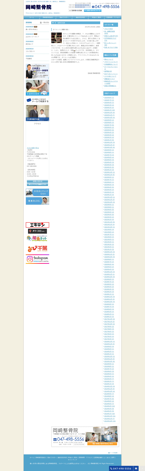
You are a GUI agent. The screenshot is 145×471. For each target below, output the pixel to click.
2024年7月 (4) (109, 155)
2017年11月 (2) (109, 321)
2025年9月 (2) (109, 120)
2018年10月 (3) (109, 302)
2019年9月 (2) (109, 279)
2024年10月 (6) (109, 147)
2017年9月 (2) (109, 326)
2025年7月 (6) (109, 125)
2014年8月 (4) (109, 396)
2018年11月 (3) (109, 299)
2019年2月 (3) (109, 292)
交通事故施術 (98, 457)
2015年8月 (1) (109, 366)
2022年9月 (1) (109, 204)
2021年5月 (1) (109, 239)
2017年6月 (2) (109, 331)
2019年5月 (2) (109, 284)
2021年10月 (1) (109, 227)
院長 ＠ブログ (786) (111, 47)
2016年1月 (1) (109, 354)
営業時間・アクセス (113, 17)
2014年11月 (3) (109, 389)
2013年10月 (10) (110, 421)
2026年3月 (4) (109, 105)
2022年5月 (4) (109, 212)
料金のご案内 (96, 17)
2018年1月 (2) (109, 316)
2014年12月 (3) (109, 386)
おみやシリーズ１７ (32, 37)
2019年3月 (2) (109, 289)
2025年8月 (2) (109, 122)
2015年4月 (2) (109, 376)
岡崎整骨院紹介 (48, 17)
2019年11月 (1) (109, 274)
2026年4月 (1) (109, 102)
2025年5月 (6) (109, 130)
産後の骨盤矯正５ (110, 86)
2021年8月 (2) (109, 232)
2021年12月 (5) (109, 222)
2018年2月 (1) (109, 314)
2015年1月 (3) (109, 384)
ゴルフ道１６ (30, 51)
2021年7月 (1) (109, 234)
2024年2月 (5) (109, 167)
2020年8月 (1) (109, 259)
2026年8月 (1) (109, 97)
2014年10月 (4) (109, 391)
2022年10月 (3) (109, 202)
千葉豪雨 (29, 58)
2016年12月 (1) (109, 341)
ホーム (32, 17)
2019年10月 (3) (109, 277)
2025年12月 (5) (109, 112)
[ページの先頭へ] (113, 452)
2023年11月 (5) (109, 175)
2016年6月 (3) (109, 346)
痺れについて (108, 59)
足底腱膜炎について (111, 64)
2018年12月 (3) (109, 297)
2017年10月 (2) (109, 324)
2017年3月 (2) (109, 339)
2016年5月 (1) (109, 349)
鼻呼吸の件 (108, 71)
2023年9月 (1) (109, 177)
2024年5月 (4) (109, 160)
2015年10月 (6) (109, 361)
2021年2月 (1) (109, 247)
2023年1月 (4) (109, 194)
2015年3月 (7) (109, 379)
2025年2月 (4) (109, 137)
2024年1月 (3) (109, 170)
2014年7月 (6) (109, 399)
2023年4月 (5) (109, 187)
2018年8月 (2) (109, 304)
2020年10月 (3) (109, 257)
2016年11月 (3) (109, 344)
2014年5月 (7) (109, 404)
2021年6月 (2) (109, 237)
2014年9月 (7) (109, 394)
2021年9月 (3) (109, 229)
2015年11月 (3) (109, 359)
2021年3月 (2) (109, 244)
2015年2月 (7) (109, 381)
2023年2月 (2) (109, 192)
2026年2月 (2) (109, 107)
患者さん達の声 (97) (111, 36)
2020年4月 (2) (109, 269)
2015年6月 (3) (109, 371)
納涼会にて (29, 44)
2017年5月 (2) (109, 334)
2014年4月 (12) (109, 406)
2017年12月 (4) (109, 319)
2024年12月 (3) (109, 142)
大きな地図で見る (33, 148)
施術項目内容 (80, 17)
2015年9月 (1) (109, 364)
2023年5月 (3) (109, 185)
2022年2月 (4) (109, 219)
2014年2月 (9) (109, 411)
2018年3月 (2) (109, 311)
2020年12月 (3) (109, 252)
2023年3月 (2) (109, 190)
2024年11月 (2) (109, 145)
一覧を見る (45, 22)
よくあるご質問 (109, 457)
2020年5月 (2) (109, 267)
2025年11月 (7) (109, 115)
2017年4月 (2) (109, 336)
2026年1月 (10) (109, 110)
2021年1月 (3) (109, 249)
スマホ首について (110, 76)
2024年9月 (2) (109, 150)
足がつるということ (111, 74)
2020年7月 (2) (109, 262)
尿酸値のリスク (109, 79)
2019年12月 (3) (109, 272)
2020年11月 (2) (109, 254)
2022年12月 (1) (109, 197)
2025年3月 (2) (109, 135)
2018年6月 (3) (109, 309)
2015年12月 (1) (109, 356)
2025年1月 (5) (109, 140)
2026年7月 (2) (109, 100)
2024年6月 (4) (109, 157)
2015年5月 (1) (109, 374)
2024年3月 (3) (109, 165)
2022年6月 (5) (109, 209)
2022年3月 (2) (109, 217)
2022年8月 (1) (109, 207)
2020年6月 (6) (109, 264)
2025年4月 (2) (109, 132)
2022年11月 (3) (109, 199)
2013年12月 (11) (109, 416)
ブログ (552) (108, 29)
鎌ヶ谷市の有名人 (32, 29)
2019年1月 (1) (109, 294)
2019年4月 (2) (109, 287)
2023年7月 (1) (109, 180)
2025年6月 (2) (109, 127)
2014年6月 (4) (109, 401)
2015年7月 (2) (109, 369)
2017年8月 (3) (109, 329)
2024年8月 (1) (109, 152)
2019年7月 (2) (109, 282)
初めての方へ (64, 17)
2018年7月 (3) (109, 307)
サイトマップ (72, 460)
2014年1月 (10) (109, 414)
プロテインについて (111, 62)
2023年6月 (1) (109, 182)
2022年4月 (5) (109, 214)
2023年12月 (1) (109, 172)
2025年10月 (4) (109, 117)
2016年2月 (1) (109, 351)
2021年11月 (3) (109, 224)
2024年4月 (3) (109, 162)
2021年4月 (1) (109, 242)
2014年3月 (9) (109, 409)
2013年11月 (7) (109, 419)
